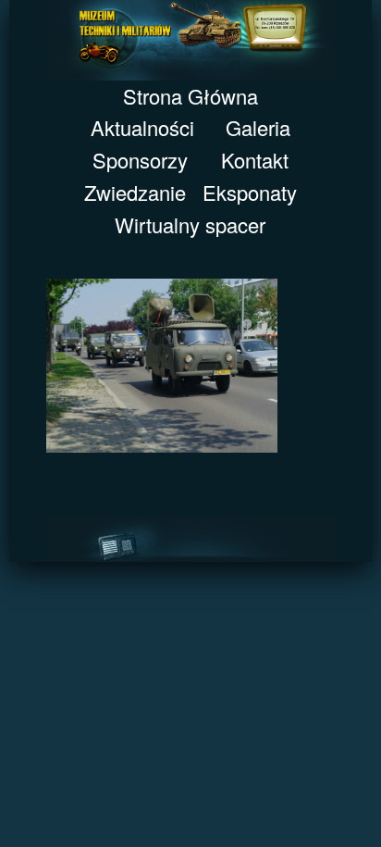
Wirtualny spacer (190, 224)
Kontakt (255, 159)
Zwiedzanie (135, 192)
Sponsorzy (140, 159)
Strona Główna (190, 95)
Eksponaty (250, 192)
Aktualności (142, 127)
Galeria (258, 127)
